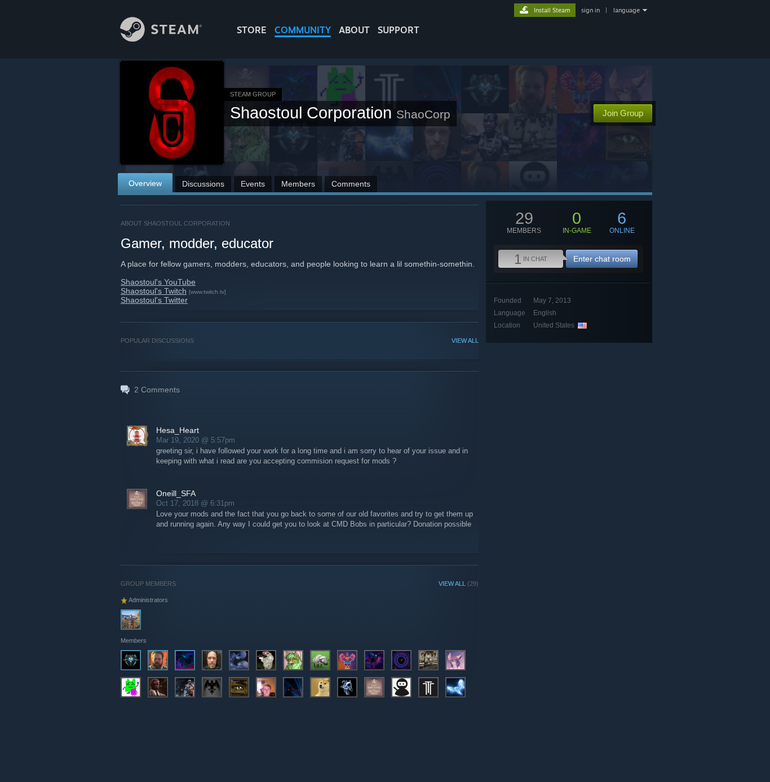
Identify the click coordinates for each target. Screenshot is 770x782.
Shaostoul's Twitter (154, 299)
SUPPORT (398, 30)
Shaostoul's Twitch (154, 290)
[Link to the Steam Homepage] (161, 38)
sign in (590, 10)
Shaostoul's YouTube (158, 281)
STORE (252, 30)
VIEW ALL (465, 340)
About (354, 30)
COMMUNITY (303, 30)
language (626, 10)
